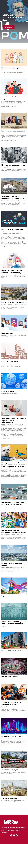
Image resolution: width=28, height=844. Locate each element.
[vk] (11, 836)
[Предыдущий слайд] (1, 21)
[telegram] (17, 836)
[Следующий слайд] (27, 21)
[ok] (14, 836)
